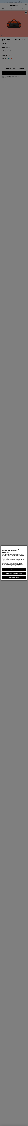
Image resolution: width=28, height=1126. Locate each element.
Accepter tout (14, 569)
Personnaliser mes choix (14, 577)
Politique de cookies (15, 565)
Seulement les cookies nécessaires (14, 573)
